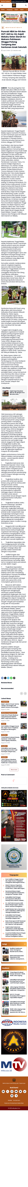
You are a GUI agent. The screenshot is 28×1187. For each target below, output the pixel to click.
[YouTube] (16, 1091)
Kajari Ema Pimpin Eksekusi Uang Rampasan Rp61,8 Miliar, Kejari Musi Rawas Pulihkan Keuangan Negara (9, 716)
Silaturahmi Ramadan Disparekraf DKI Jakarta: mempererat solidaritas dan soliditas (17, 957)
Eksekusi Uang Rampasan (9, 713)
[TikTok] (24, 1091)
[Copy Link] (14, 678)
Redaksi (10, 1100)
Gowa (3, 724)
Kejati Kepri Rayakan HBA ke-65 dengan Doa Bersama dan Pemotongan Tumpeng (17, 392)
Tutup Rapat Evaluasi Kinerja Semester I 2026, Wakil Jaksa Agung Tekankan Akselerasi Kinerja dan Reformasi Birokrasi (10, 739)
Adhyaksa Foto (16, 1108)
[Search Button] (25, 5)
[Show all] (25, 944)
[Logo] (14, 1080)
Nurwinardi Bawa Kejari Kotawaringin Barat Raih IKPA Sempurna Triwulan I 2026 (15, 892)
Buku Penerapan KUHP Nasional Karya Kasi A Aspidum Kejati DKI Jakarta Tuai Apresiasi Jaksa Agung (15, 922)
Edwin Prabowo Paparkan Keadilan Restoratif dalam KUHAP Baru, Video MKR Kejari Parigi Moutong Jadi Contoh (15, 886)
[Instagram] (11, 1091)
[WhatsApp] (11, 678)
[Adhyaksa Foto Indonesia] (14, 5)
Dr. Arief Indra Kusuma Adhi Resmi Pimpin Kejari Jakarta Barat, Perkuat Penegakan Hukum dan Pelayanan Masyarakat (14, 904)
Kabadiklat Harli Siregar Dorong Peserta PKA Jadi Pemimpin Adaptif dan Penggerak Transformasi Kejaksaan (9, 750)
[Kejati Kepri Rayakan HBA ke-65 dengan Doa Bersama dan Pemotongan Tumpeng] (5, 393)
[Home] (2, 27)
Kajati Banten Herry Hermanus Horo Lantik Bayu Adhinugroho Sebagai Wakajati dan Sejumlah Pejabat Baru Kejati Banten (15, 910)
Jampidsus (5, 701)
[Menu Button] (2, 5)
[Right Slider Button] (26, 9)
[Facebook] (2, 678)
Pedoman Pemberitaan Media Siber (14, 1103)
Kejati (16, 9)
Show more (14, 769)
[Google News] (20, 1091)
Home (3, 9)
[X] (5, 678)
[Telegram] (8, 678)
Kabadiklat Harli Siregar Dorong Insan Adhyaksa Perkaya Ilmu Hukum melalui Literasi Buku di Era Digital (14, 898)
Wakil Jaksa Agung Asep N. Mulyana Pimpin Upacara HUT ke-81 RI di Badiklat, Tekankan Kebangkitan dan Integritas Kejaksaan (17, 1010)
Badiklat (4, 735)
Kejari (22, 9)
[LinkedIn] (11, 1095)
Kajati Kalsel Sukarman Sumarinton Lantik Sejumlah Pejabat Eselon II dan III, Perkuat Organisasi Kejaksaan (15, 928)
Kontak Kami (16, 1100)
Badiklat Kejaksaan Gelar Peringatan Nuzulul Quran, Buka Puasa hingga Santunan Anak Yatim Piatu (17, 950)
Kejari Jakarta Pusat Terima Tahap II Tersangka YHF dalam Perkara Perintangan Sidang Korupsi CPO (10, 705)
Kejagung (9, 9)
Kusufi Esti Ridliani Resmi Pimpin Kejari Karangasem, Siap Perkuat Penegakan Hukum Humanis (16, 934)
